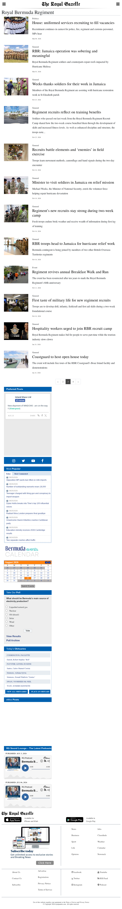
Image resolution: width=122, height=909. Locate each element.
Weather (101, 841)
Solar (11, 618)
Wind (11, 621)
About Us (16, 872)
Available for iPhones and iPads (31, 819)
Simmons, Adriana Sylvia (16, 672)
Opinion (75, 854)
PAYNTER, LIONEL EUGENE (19, 664)
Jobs (99, 829)
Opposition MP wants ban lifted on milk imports (26, 480)
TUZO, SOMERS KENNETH (18, 685)
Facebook (77, 872)
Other (11, 625)
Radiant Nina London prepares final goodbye (25, 513)
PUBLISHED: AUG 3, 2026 (16, 753)
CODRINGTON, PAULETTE (18, 655)
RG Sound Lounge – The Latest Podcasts (28, 748)
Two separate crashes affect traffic (20, 540)
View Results (13, 636)
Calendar (101, 847)
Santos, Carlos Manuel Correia (18, 668)
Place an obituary (40, 691)
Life (73, 847)
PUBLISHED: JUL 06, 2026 (16, 782)
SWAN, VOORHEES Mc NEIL (19, 681)
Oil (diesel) (14, 614)
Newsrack (102, 854)
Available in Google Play (90, 819)
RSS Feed (103, 878)
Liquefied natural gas (18, 607)
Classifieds (102, 835)
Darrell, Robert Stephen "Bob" (18, 659)
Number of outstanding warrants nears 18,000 (26, 487)
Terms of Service (45, 889)
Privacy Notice (44, 883)
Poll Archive (13, 640)
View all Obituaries (17, 691)
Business (75, 835)
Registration (43, 877)
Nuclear (12, 610)
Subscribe (16, 884)
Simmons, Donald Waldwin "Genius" (21, 677)
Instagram (77, 884)
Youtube (103, 872)
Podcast (102, 884)
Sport (73, 841)
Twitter (76, 878)
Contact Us (17, 878)
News (73, 829)
